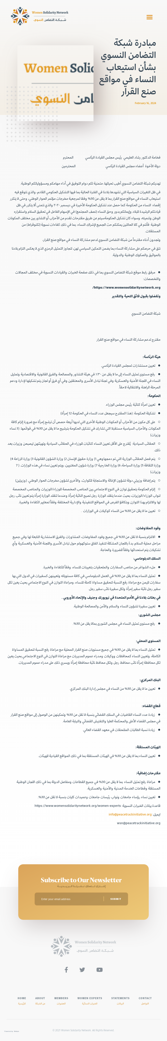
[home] (76, 17)
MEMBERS (61, 1001)
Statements (120, 1001)
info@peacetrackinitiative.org (130, 814)
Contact (145, 1001)
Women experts (89, 1001)
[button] (149, 17)
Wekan (16, 1031)
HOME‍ (22, 1001)
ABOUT (40, 1001)
